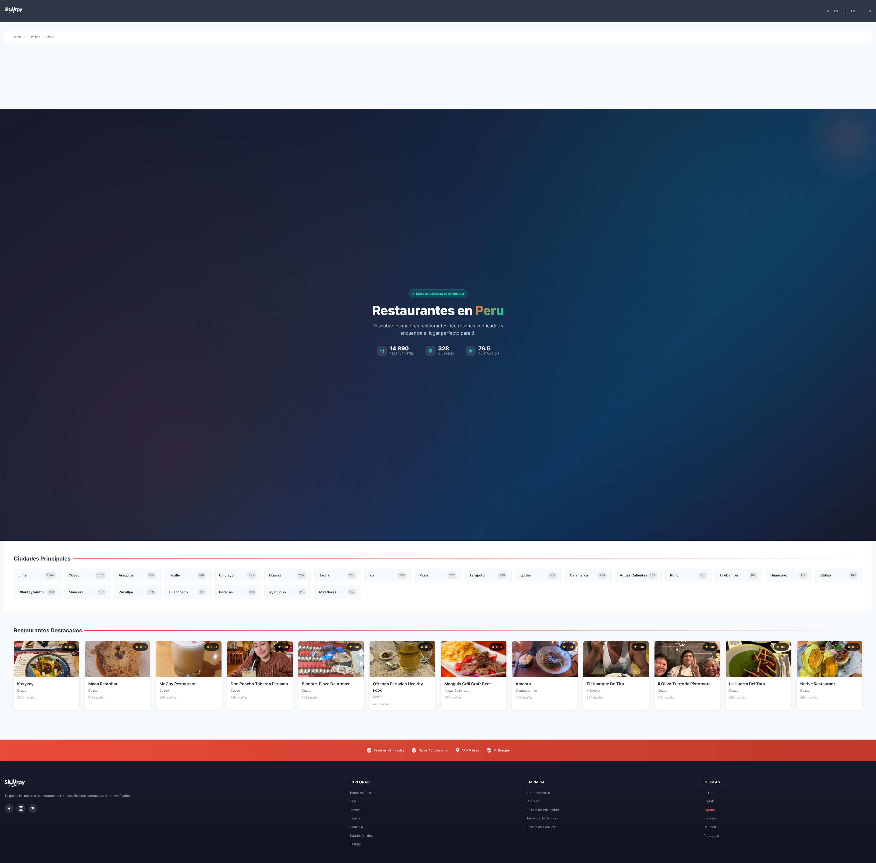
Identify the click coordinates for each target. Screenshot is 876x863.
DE (861, 11)
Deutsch (710, 827)
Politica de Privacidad (543, 810)
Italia (353, 801)
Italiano (709, 793)
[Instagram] (21, 808)
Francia (354, 810)
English (709, 801)
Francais (710, 818)
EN (836, 11)
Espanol (709, 810)
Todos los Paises (361, 793)
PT (869, 11)
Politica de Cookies (541, 827)
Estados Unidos (361, 835)
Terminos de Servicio (542, 818)
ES (845, 11)
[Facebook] (9, 808)
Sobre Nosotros (538, 793)
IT (828, 11)
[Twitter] (32, 808)
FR (853, 11)
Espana (354, 818)
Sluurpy (355, 844)
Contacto (533, 801)
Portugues (711, 835)
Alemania (356, 827)
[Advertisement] (438, 77)
